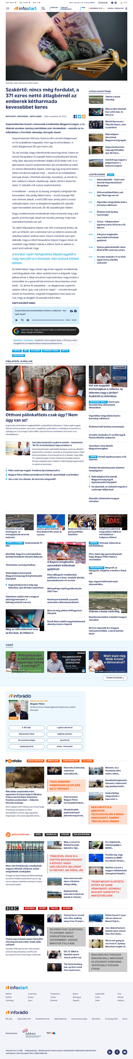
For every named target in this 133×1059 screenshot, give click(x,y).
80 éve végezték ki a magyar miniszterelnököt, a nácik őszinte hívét (106, 631)
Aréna (124, 1019)
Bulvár (75, 994)
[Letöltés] (71, 311)
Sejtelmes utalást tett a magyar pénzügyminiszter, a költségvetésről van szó (22, 600)
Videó (97, 1001)
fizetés (17, 351)
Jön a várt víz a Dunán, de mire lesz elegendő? (32, 479)
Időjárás (121, 1001)
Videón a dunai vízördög (104, 611)
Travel (54, 908)
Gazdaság (28, 340)
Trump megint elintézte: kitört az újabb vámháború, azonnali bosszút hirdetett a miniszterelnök (107, 889)
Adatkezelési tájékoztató (74, 1051)
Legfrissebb (100, 994)
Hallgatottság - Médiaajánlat (37, 1051)
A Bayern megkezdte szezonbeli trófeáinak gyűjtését (61, 566)
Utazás (65, 835)
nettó (65, 351)
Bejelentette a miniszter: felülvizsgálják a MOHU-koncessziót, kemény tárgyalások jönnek (108, 814)
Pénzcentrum (35, 761)
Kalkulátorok (82, 835)
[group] (28, 320)
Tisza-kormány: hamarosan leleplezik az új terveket (65, 785)
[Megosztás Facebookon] (75, 117)
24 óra (43, 8)
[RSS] (109, 1052)
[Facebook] (117, 1052)
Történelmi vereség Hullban (20, 565)
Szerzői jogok (22, 1053)
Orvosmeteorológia (79, 1019)
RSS (31, 1053)
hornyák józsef (51, 351)
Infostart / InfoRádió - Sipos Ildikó (24, 117)
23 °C (125, 3)
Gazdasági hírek (111, 1019)
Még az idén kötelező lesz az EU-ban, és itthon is (22, 631)
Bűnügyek (77, 997)
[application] (46, 320)
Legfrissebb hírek (24, 1019)
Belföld (8, 994)
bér (25, 351)
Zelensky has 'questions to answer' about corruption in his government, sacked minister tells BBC (66, 936)
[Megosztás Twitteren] (79, 117)
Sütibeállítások (40, 1053)
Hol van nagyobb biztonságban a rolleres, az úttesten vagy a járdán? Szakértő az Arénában (106, 391)
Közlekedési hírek (42, 1019)
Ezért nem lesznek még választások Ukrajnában (104, 405)
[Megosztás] (75, 311)
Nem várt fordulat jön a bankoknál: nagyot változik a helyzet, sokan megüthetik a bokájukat (24, 869)
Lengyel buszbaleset (66, 8)
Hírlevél (120, 997)
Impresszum (56, 1051)
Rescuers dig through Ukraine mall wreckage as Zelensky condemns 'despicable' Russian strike (107, 962)
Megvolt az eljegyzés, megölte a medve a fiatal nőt (107, 571)
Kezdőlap (18, 340)
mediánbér (19, 355)
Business (30, 908)
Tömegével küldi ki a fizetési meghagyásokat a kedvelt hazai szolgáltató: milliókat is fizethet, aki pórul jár (66, 863)
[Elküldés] (84, 117)
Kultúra (31, 997)
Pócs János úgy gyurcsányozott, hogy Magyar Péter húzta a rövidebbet (105, 557)
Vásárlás (51, 835)
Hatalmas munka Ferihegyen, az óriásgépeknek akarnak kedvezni (17, 533)
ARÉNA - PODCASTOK (116, 8)
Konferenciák (70, 761)
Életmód (53, 1001)
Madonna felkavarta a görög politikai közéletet (79, 532)
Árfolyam (53, 761)
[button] (16, 320)
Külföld (8, 997)
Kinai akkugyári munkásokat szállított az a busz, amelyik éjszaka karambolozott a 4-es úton (65, 578)
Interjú (53, 997)
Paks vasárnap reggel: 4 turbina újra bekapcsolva (34, 470)
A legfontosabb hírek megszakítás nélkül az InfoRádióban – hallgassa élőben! (110, 533)
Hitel (38, 835)
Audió (97, 997)
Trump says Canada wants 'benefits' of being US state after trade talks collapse (24, 942)
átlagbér (35, 351)
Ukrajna (54, 7)
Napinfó (76, 1001)
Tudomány (32, 994)
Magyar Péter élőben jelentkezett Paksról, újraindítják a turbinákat (43, 475)
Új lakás (87, 761)
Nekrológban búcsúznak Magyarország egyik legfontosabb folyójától (104, 480)
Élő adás (27, 728)
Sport (42, 908)
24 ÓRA (110, 175)
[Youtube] (124, 1052)
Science (67, 908)
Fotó (119, 994)
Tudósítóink (55, 994)
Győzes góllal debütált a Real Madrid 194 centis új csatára (49, 532)
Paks (83, 7)
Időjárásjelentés (60, 1019)
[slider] (48, 320)
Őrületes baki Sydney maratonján (106, 427)
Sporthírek (96, 1019)
